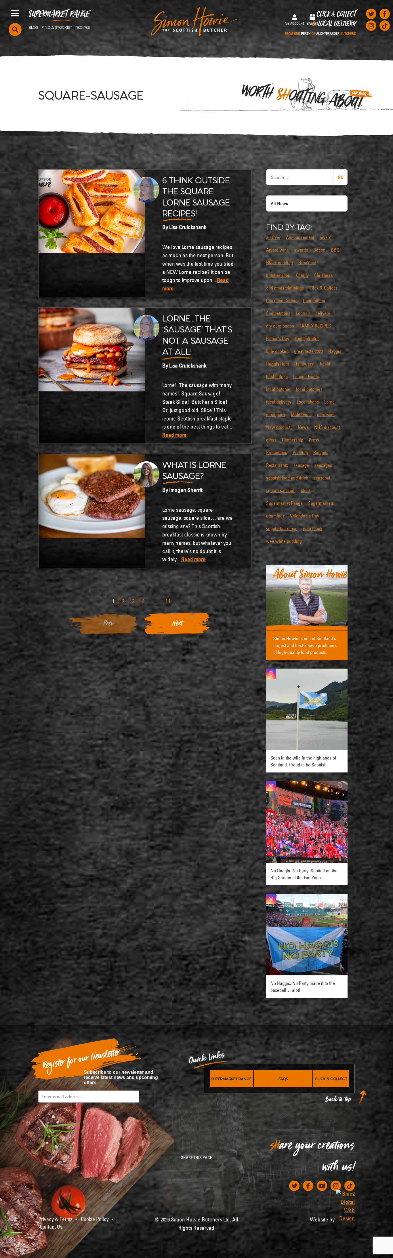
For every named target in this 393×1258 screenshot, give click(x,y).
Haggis (334, 351)
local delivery (278, 402)
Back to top (338, 1101)
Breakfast (307, 262)
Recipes (82, 27)
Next (177, 625)
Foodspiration (307, 338)
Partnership (292, 440)
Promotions (276, 452)
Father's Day (277, 338)
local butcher (278, 389)
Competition (314, 300)
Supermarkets (321, 503)
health (325, 364)
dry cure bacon (280, 326)
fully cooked (277, 351)
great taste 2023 (308, 351)
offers (271, 440)
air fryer (273, 237)
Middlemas (301, 414)
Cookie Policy (95, 1219)
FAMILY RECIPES (315, 326)
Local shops (308, 402)
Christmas (323, 275)
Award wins (277, 250)
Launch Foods (306, 376)
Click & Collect (320, 23)
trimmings (275, 516)
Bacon (319, 250)
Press (314, 440)
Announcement (300, 237)
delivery (322, 313)
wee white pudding (284, 541)
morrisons (326, 414)
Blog (34, 27)
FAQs (283, 1078)
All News (279, 203)
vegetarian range (281, 528)
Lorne (329, 402)
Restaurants (277, 465)
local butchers (309, 389)
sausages (323, 465)
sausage (301, 465)
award (325, 237)
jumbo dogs (277, 376)
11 (168, 601)
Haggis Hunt (277, 364)
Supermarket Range (59, 16)
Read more (174, 434)
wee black (312, 528)
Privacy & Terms (55, 1219)
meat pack (275, 414)
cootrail (303, 313)
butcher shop (278, 275)
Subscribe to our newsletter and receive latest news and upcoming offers (121, 1077)
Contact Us (51, 1227)
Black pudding (279, 262)
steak (306, 490)
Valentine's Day (304, 516)
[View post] (307, 709)
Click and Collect (281, 300)
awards (301, 250)
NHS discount (327, 427)
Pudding (300, 452)
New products (279, 427)
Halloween (304, 364)
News (303, 427)
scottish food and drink (287, 478)
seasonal (322, 478)
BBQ (335, 250)
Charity (302, 275)
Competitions (278, 313)
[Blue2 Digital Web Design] (345, 1206)
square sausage (280, 490)
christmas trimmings (285, 288)
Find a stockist (57, 27)
